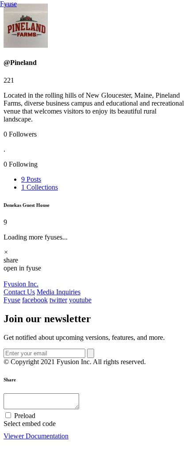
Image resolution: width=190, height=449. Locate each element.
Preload (23, 415)
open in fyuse (22, 268)
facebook (35, 300)
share (11, 260)
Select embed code (30, 423)
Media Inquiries (58, 292)
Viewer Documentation (36, 436)
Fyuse (8, 4)
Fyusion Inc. (21, 284)
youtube (80, 300)
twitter (58, 300)
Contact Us (19, 292)
